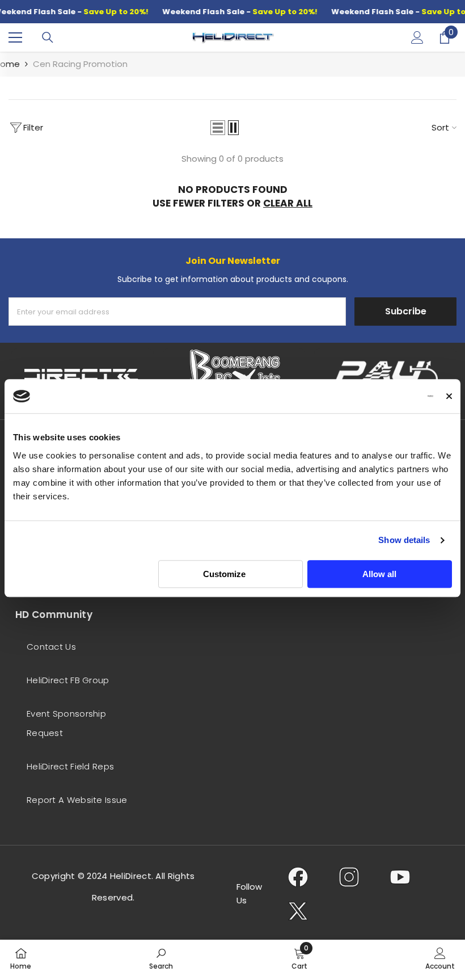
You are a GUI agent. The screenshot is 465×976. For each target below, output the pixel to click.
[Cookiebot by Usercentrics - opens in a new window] (383, 396)
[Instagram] (349, 877)
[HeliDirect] (82, 376)
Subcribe (405, 311)
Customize (224, 574)
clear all (287, 203)
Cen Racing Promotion (80, 64)
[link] (161, 958)
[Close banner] (449, 396)
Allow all (379, 574)
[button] (217, 127)
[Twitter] (298, 911)
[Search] (47, 37)
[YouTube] (400, 877)
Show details (404, 540)
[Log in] (417, 37)
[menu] (15, 37)
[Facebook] (298, 877)
